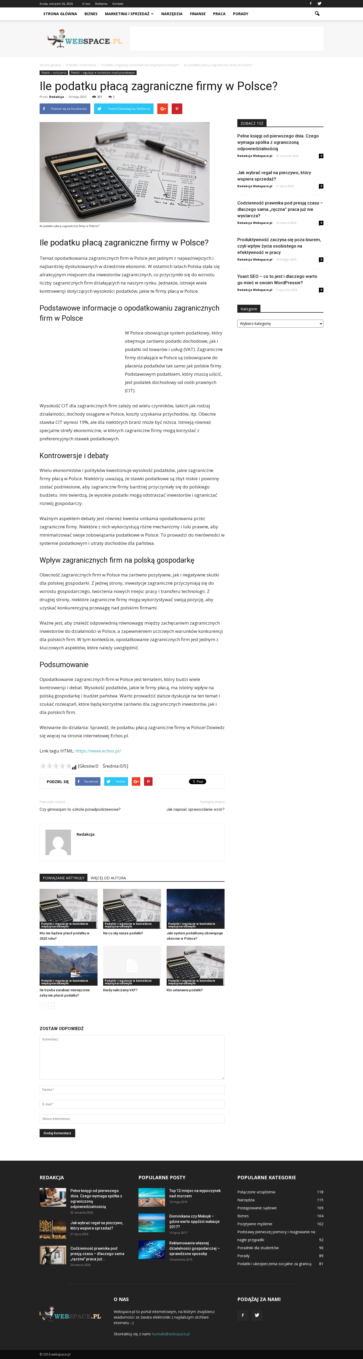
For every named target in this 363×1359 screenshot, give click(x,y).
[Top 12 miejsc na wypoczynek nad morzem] (151, 1197)
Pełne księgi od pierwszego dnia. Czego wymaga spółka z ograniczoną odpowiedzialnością (278, 142)
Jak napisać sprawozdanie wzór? (195, 809)
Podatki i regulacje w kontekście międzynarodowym (103, 72)
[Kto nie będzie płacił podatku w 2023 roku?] (69, 909)
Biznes (91, 13)
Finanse (198, 13)
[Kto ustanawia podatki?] (196, 966)
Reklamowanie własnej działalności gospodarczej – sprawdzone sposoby (194, 1248)
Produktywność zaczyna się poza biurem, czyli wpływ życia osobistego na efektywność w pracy (279, 246)
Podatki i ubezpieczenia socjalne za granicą (274, 1263)
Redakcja (56, 97)
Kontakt (117, 4)
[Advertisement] (226, 39)
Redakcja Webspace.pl (254, 156)
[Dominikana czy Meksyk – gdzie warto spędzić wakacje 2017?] (151, 1223)
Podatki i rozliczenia (53, 72)
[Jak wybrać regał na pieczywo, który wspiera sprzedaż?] (53, 1229)
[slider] (55, 766)
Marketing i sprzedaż (127, 13)
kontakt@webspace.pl (171, 1333)
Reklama (101, 4)
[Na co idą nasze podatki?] (132, 909)
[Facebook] (311, 3)
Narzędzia (172, 13)
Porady (240, 13)
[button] (317, 13)
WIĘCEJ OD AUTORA (108, 877)
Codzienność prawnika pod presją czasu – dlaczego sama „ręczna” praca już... (97, 1253)
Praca (219, 13)
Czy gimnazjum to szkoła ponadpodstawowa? (80, 809)
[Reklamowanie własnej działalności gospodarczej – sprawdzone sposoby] (151, 1249)
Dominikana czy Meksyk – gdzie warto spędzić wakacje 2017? (194, 1221)
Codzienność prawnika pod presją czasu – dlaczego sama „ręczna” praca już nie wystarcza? (280, 209)
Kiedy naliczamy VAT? (120, 990)
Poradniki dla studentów (258, 1247)
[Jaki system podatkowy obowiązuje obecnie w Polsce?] (196, 909)
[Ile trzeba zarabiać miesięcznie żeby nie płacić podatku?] (69, 966)
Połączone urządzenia (256, 1191)
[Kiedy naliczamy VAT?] (132, 966)
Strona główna (60, 13)
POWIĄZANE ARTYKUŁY (63, 877)
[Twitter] (319, 3)
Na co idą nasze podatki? (123, 933)
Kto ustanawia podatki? (185, 990)
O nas (86, 4)
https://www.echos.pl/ (98, 751)
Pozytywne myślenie (254, 1223)
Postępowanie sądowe (257, 1207)
